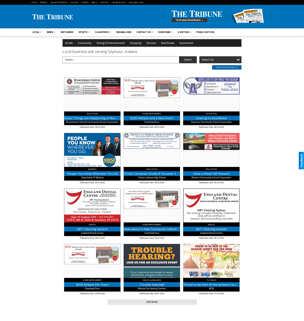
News (50, 32)
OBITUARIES (66, 32)
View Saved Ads (227, 67)
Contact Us (143, 32)
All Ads (69, 43)
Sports (83, 32)
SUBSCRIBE (164, 32)
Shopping (135, 43)
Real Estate (167, 43)
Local (35, 32)
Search (188, 59)
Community (85, 43)
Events (34, 2)
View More (152, 302)
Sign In (94, 2)
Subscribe (104, 2)
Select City (208, 59)
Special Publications (59, 2)
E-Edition (85, 2)
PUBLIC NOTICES (205, 32)
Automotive (186, 43)
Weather (44, 2)
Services (151, 43)
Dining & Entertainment (111, 43)
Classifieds (102, 32)
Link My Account (119, 2)
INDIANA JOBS (123, 32)
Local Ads (74, 2)
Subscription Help (136, 2)
